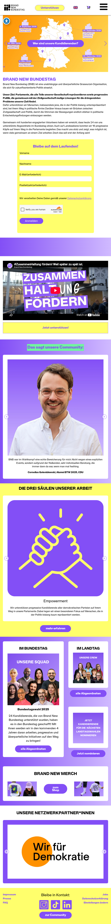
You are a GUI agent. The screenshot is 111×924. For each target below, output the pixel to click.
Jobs (105, 894)
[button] (49, 8)
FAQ (5, 903)
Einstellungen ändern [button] (96, 903)
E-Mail (30, 174)
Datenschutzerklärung (79, 198)
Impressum (9, 894)
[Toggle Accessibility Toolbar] (6, 21)
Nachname (25, 164)
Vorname (24, 153)
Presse (7, 899)
